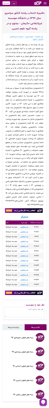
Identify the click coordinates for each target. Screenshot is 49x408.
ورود (13, 3)
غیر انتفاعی (24, 226)
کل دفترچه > (38, 36)
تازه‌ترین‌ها (35, 327)
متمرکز (24, 216)
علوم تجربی (29, 36)
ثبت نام (6, 3)
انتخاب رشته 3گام (34, 3)
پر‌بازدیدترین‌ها (13, 327)
